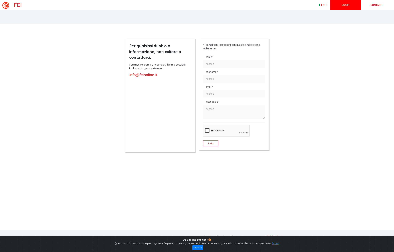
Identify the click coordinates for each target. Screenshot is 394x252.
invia (210, 143)
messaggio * (212, 101)
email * (209, 86)
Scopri (275, 243)
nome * (209, 56)
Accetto (198, 247)
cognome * (211, 71)
